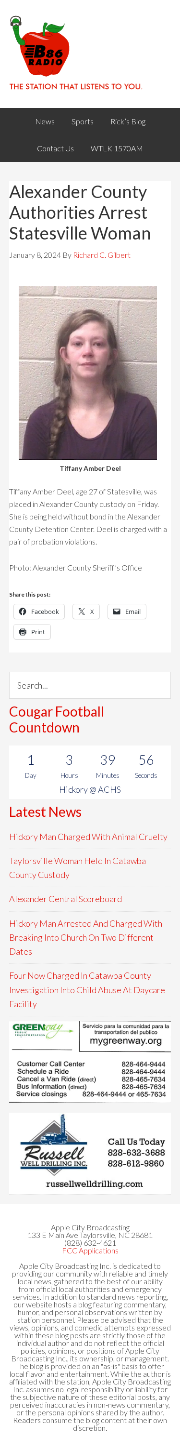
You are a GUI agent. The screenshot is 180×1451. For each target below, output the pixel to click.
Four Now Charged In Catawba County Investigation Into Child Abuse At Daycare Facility (87, 989)
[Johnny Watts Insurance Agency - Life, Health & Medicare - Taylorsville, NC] (90, 1062)
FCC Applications (90, 1250)
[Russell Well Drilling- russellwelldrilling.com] (90, 1153)
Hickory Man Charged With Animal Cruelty (88, 836)
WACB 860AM (90, 53)
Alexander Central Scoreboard (65, 898)
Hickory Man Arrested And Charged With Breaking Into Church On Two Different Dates (85, 937)
